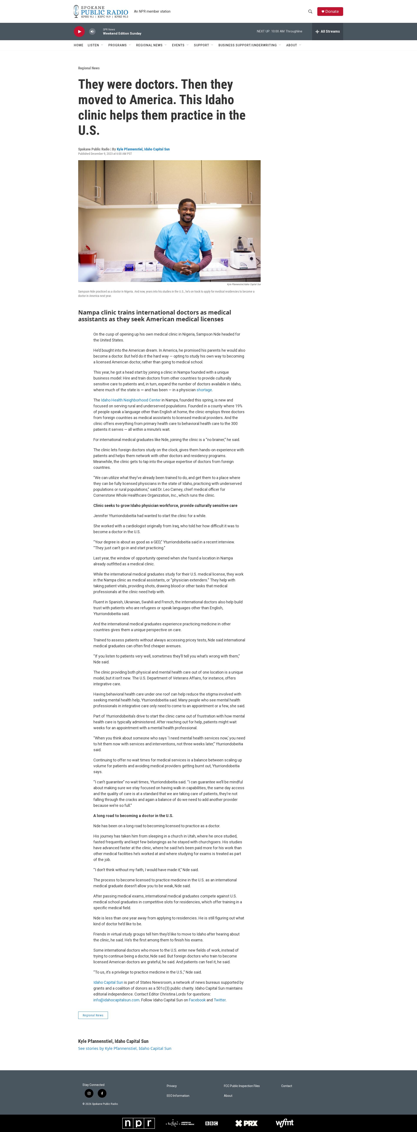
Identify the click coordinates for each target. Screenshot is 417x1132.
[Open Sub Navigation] (102, 45)
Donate (332, 11)
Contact (286, 1086)
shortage (204, 390)
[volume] (92, 32)
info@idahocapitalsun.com (116, 1000)
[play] (79, 31)
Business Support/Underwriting (247, 45)
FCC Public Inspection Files (242, 1086)
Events (178, 45)
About (291, 45)
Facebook (197, 1000)
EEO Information (178, 1095)
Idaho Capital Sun (108, 982)
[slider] (99, 31)
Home (78, 45)
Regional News (149, 45)
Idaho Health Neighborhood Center (131, 400)
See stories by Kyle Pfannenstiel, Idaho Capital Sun (124, 1048)
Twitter (220, 1000)
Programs (117, 45)
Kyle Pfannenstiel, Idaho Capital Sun (143, 149)
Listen (93, 45)
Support (201, 45)
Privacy (172, 1086)
